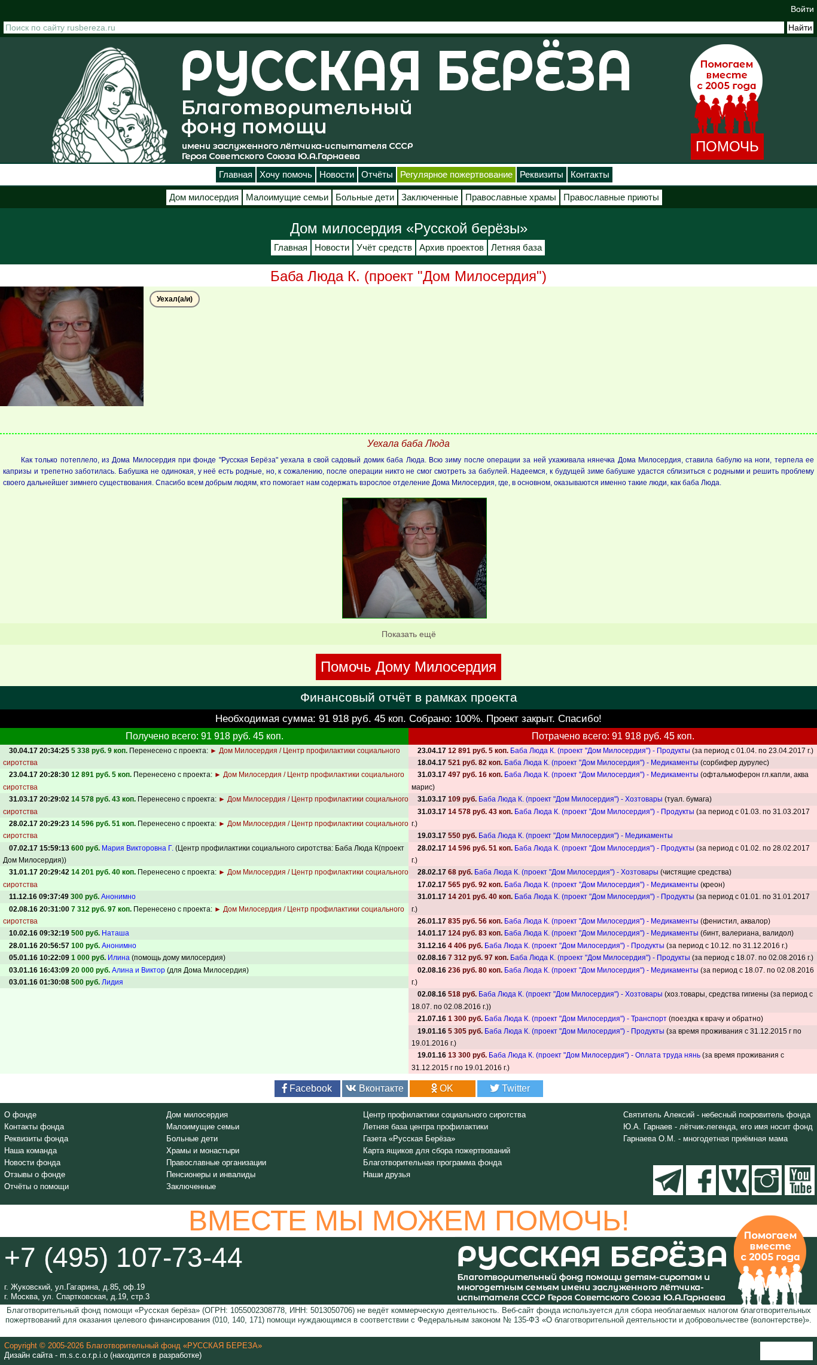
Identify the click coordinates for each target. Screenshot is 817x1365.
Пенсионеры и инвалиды (210, 1174)
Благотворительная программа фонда (432, 1162)
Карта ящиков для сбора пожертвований (436, 1150)
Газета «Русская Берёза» (409, 1138)
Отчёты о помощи (36, 1186)
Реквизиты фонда (36, 1138)
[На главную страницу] (109, 104)
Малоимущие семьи (287, 197)
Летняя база (516, 247)
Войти (802, 9)
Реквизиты (541, 174)
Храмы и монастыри (202, 1150)
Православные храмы (510, 197)
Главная (235, 174)
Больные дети (365, 197)
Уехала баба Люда (408, 443)
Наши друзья (386, 1174)
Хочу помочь (286, 174)
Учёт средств (384, 247)
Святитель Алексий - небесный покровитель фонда (716, 1114)
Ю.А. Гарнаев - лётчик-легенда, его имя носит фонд (718, 1126)
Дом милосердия (204, 197)
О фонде (20, 1114)
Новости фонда (32, 1162)
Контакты (590, 174)
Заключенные (429, 197)
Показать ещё (409, 634)
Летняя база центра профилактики (425, 1126)
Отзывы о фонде (34, 1174)
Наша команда (30, 1150)
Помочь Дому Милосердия (408, 667)
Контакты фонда (34, 1126)
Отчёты (377, 174)
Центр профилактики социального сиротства (444, 1114)
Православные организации (216, 1162)
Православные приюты (611, 197)
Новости (336, 174)
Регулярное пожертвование (456, 174)
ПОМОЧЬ (727, 146)
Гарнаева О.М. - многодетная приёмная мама (705, 1138)
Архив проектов (451, 247)
